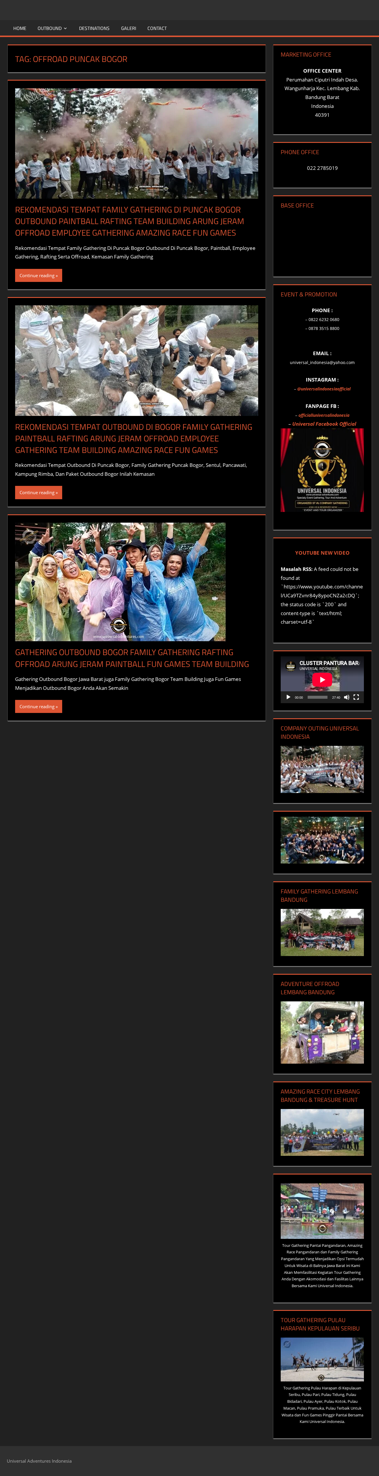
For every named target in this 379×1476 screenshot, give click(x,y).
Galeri (128, 28)
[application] (322, 679)
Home (19, 28)
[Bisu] (347, 697)
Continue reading (37, 275)
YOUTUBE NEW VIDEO (322, 552)
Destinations (94, 28)
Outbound (50, 28)
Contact (157, 28)
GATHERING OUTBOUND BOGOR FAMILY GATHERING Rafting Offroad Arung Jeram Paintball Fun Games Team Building (132, 658)
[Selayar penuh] (356, 697)
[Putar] (288, 697)
